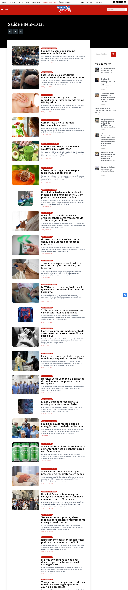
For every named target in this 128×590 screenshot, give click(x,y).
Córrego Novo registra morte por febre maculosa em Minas (60, 171)
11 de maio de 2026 (46, 413)
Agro (20, 2)
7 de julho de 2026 (46, 134)
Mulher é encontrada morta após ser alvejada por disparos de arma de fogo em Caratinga (108, 97)
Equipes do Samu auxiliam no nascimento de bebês (58, 52)
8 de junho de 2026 (46, 253)
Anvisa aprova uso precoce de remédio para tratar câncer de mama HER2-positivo (62, 100)
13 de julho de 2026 (46, 87)
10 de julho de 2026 (46, 112)
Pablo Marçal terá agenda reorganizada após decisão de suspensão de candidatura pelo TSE (108, 156)
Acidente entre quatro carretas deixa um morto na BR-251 (108, 70)
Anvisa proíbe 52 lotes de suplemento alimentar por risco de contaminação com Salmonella (63, 449)
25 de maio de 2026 (46, 301)
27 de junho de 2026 (46, 206)
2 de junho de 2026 (46, 277)
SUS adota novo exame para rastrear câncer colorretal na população (62, 311)
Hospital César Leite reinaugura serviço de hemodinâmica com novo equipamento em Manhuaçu (62, 496)
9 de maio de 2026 (46, 435)
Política (27, 2)
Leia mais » (103, 74)
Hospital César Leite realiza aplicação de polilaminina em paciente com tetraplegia (62, 381)
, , (49, 48)
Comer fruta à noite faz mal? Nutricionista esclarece (57, 124)
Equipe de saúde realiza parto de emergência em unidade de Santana (62, 425)
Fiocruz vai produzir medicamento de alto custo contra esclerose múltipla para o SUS (62, 333)
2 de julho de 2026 (46, 182)
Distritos (12, 2)
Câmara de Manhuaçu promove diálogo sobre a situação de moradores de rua (108, 170)
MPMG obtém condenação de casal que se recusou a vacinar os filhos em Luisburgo (62, 289)
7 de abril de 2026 (46, 461)
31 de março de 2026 (47, 483)
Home (4, 2)
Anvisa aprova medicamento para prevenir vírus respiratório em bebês (62, 472)
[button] (10, 31)
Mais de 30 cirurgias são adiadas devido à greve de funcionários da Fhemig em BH (60, 568)
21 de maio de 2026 (46, 322)
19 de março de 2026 (47, 532)
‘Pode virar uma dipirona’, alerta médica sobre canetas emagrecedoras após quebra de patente (63, 520)
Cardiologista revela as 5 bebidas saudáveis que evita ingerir (60, 147)
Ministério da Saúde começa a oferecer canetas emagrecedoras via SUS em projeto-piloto (62, 218)
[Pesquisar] (126, 9)
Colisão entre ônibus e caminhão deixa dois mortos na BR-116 (105, 110)
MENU (7, 9)
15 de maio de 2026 (46, 393)
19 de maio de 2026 (46, 368)
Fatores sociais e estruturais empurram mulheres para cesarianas (62, 76)
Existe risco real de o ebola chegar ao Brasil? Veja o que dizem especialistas (63, 357)
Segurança (36, 2)
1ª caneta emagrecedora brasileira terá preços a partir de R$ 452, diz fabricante (61, 265)
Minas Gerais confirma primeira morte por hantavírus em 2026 (59, 403)
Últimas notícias (64, 2)
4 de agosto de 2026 (47, 63)
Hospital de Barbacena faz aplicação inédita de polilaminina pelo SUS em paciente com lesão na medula (62, 195)
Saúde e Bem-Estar (49, 2)
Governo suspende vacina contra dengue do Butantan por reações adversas (60, 242)
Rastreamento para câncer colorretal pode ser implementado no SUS (62, 544)
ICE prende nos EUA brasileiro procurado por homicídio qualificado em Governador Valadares (108, 123)
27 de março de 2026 (47, 508)
